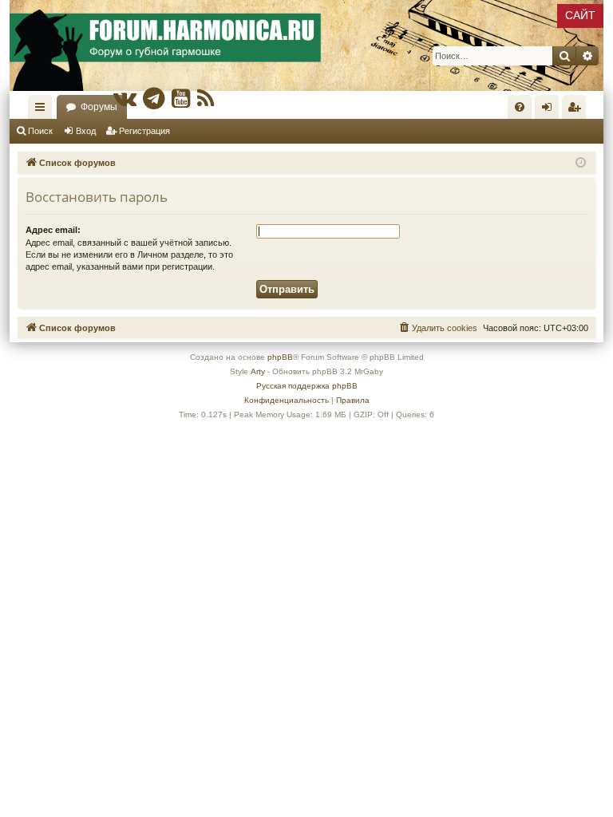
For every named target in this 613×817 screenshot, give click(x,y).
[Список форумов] (306, 45)
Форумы (99, 106)
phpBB (280, 357)
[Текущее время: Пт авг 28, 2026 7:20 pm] (580, 163)
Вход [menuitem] (550, 110)
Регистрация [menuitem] (577, 110)
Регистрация (144, 131)
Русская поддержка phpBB (307, 385)
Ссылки (43, 110)
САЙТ (580, 15)
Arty (258, 371)
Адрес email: (53, 230)
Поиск (40, 131)
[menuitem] (520, 107)
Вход (86, 131)
